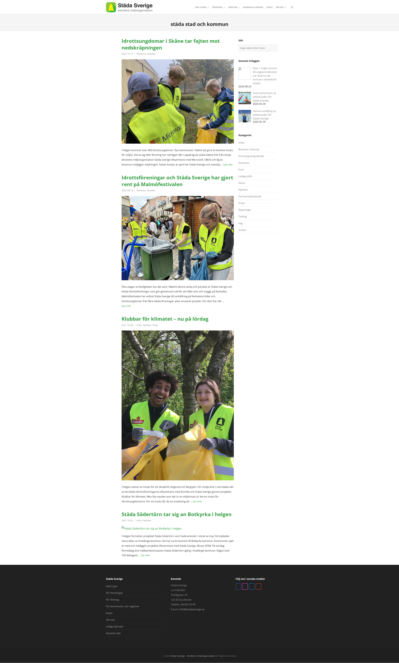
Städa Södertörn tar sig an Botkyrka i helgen (177, 514)
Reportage (244, 210)
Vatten (242, 230)
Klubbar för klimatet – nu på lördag (165, 318)
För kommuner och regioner (122, 606)
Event (109, 613)
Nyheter (151, 53)
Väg (240, 223)
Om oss (110, 619)
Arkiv (139, 325)
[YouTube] (258, 586)
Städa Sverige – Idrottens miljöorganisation (193, 655)
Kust (241, 169)
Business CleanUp (249, 149)
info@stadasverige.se (192, 609)
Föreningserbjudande (251, 156)
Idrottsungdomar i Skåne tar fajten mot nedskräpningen (171, 44)
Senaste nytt (113, 633)
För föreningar (114, 593)
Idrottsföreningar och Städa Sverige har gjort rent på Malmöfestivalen (177, 180)
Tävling (242, 216)
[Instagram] (245, 586)
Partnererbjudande (249, 196)
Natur (241, 183)
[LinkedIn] (252, 586)
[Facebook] (238, 586)
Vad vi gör (112, 586)
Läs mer (228, 164)
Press (155, 325)
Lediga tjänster (114, 626)
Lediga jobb (245, 176)
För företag (112, 599)
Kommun (141, 53)
